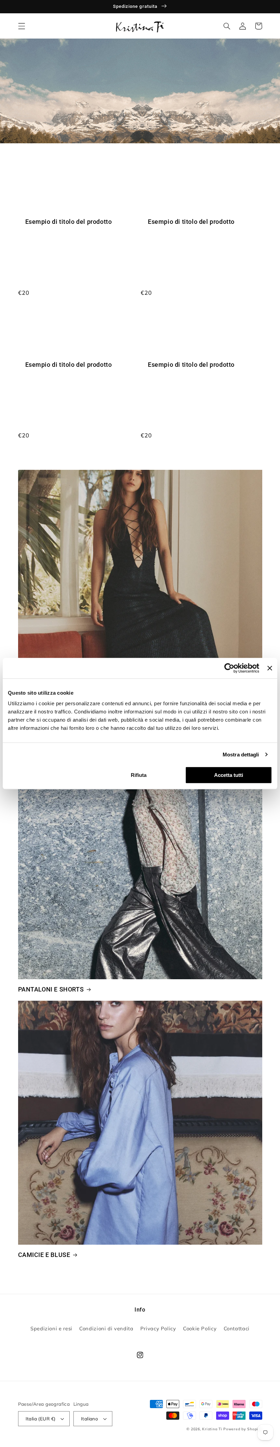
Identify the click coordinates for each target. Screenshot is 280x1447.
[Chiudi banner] (269, 668)
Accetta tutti (228, 775)
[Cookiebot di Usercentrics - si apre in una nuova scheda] (229, 668)
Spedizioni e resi (51, 1328)
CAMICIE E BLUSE (44, 1254)
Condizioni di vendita (106, 1328)
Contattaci (237, 1328)
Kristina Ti (212, 1429)
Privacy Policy (158, 1328)
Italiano (89, 1418)
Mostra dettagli (241, 754)
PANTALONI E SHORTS (51, 989)
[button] (21, 26)
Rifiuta (138, 775)
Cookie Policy (199, 1328)
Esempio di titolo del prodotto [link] (68, 221)
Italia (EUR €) (41, 1418)
